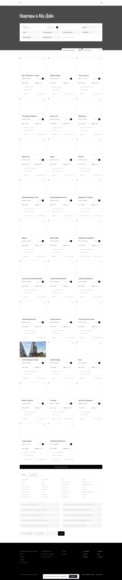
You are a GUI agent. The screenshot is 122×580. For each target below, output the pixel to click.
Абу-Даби (22, 557)
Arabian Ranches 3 (86, 481)
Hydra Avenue (55, 319)
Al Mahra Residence (57, 441)
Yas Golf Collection (85, 400)
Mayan (24, 238)
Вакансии (85, 557)
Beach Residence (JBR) (87, 484)
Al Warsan (84, 479)
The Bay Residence (29, 116)
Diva (80, 360)
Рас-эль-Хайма (23, 562)
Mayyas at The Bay (85, 197)
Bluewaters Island (26, 486)
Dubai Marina (45, 494)
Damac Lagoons (26, 491)
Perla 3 (81, 157)
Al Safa (63, 479)
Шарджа (22, 559)
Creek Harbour (25, 489)
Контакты (100, 557)
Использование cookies (88, 574)
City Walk (84, 486)
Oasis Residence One (58, 197)
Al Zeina (53, 400)
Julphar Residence (85, 278)
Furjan (83, 496)
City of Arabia (65, 486)
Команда (100, 551)
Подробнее (63, 576)
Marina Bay (54, 238)
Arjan (23, 484)
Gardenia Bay (55, 360)
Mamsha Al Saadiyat (86, 238)
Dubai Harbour (25, 494)
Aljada (23, 481)
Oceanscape (27, 441)
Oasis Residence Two (30, 197)
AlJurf (43, 481)
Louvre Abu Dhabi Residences (33, 278)
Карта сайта (99, 574)
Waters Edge (55, 75)
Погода (64, 551)
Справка (64, 554)
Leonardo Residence (58, 278)
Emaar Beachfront (26, 496)
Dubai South (65, 494)
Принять (73, 576)
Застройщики (33, 475)
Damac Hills (64, 489)
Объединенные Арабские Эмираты (28, 551)
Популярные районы (46, 551)
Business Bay (45, 486)
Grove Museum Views (30, 360)
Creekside (44, 489)
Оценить (61, 533)
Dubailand (84, 494)
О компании (86, 551)
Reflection (82, 116)
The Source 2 (83, 75)
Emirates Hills (45, 496)
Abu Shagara (25, 479)
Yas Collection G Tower (31, 75)
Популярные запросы (46, 557)
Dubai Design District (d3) (88, 491)
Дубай (21, 554)
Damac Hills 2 (85, 489)
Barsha (43, 484)
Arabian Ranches (66, 481)
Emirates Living (65, 496)
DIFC (43, 491)
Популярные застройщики (47, 554)
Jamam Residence (29, 319)
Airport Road (45, 479)
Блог (99, 554)
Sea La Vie (54, 116)
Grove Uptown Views (86, 319)
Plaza (52, 157)
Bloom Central (27, 400)
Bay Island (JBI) (65, 484)
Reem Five (26, 157)
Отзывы (85, 554)
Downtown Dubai (66, 491)
